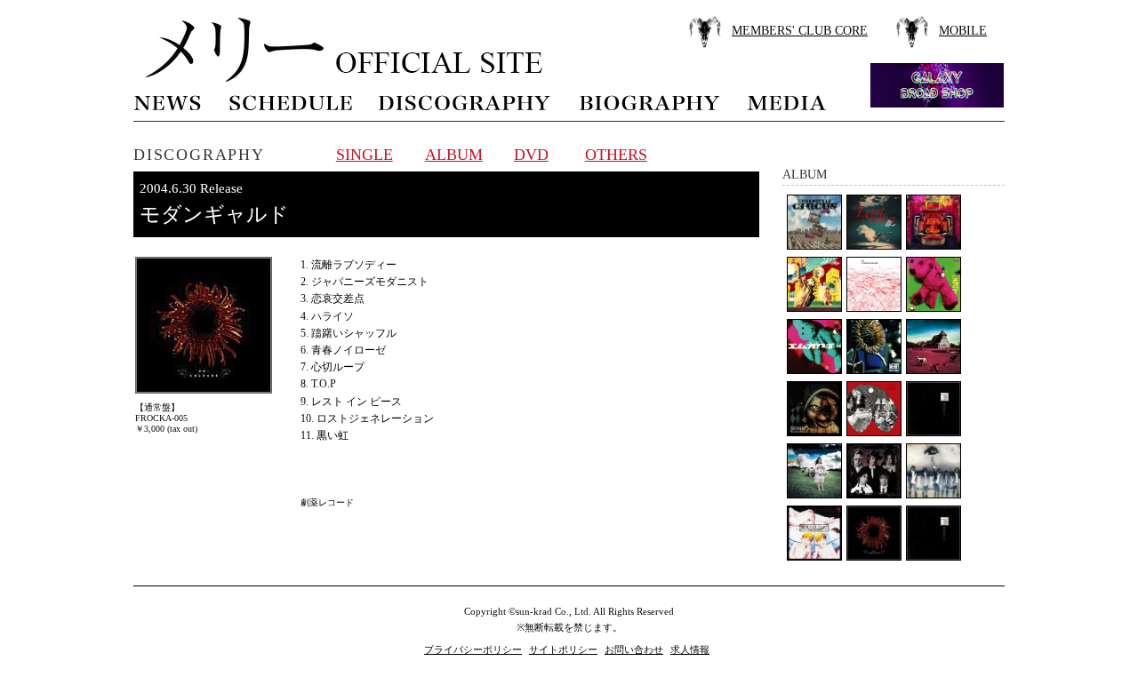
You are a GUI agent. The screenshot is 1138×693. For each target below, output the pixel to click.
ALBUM (454, 154)
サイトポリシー (563, 649)
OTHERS (616, 154)
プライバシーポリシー (473, 649)
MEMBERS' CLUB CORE (800, 30)
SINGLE (364, 154)
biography (649, 101)
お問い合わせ (634, 649)
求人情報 (689, 649)
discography (466, 101)
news (168, 101)
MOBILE (963, 30)
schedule (290, 101)
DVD (531, 154)
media (788, 101)
